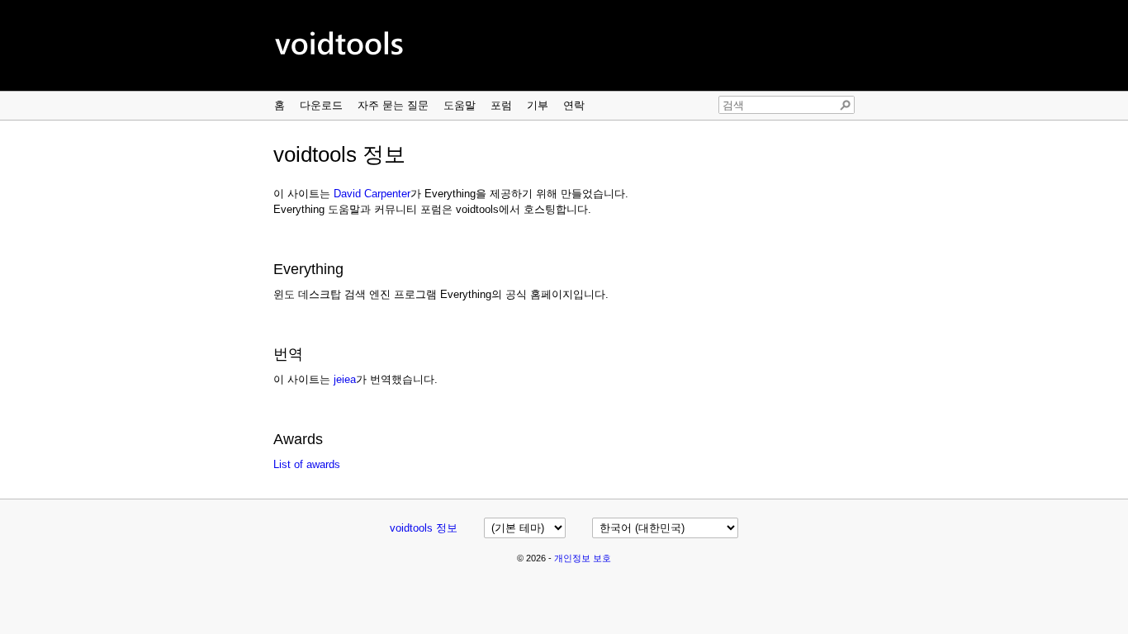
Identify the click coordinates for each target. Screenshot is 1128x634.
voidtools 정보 (423, 528)
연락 (574, 105)
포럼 (501, 105)
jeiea (345, 379)
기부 (537, 105)
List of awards (306, 464)
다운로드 (321, 105)
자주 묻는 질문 (393, 105)
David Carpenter (372, 193)
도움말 (459, 105)
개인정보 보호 (582, 558)
